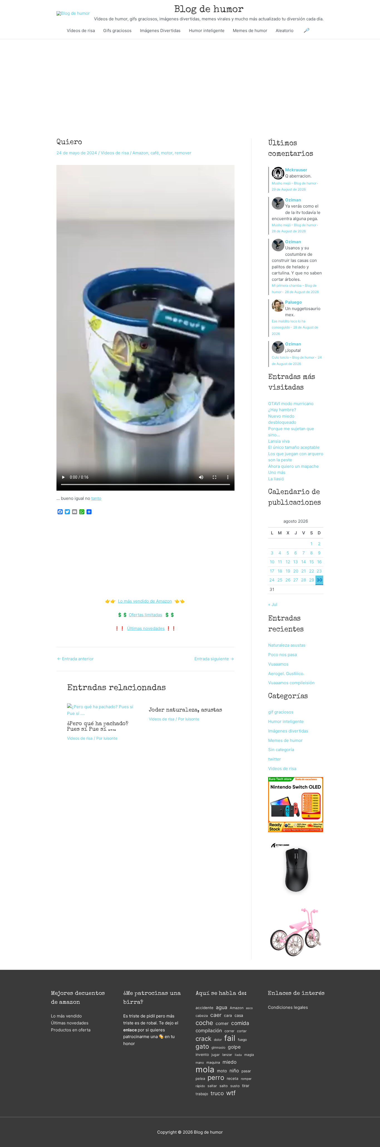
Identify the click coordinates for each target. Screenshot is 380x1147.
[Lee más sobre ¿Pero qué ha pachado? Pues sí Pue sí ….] (104, 709)
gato (202, 1046)
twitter (274, 759)
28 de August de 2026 (289, 231)
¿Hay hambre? (282, 409)
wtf (231, 1093)
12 (288, 561)
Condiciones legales (288, 1007)
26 (287, 580)
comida (240, 1023)
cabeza (202, 1016)
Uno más (276, 472)
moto (222, 1070)
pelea (200, 1078)
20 (295, 571)
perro (216, 1077)
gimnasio (218, 1047)
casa (239, 1015)
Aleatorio (284, 30)
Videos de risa (115, 152)
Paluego (293, 302)
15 (311, 561)
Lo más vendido (66, 1016)
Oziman (293, 200)
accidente (204, 1007)
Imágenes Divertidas (160, 30)
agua (221, 1007)
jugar (215, 1055)
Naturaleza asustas (286, 645)
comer (222, 1023)
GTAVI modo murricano (291, 403)
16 (319, 561)
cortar (242, 1031)
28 (303, 580)
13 (295, 561)
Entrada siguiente (214, 659)
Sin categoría (281, 749)
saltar (212, 1086)
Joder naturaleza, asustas (185, 710)
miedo (229, 1062)
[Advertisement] (190, 81)
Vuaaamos (278, 664)
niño (234, 1070)
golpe (234, 1047)
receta (232, 1078)
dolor (218, 1040)
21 (303, 571)
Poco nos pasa (282, 654)
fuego (242, 1040)
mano (200, 1063)
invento (202, 1054)
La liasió (276, 478)
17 (272, 571)
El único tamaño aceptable (294, 447)
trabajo (202, 1094)
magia (249, 1055)
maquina (213, 1062)
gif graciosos (280, 712)
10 (272, 561)
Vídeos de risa (81, 30)
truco (217, 1093)
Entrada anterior (75, 659)
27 (295, 580)
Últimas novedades (146, 628)
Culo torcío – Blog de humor (293, 357)
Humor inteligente (206, 30)
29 (311, 580)
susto (235, 1086)
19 (288, 571)
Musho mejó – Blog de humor (294, 183)
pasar (246, 1071)
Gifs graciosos (117, 30)
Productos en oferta (70, 1029)
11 (280, 561)
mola (205, 1069)
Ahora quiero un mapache (293, 466)
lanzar (227, 1055)
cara (228, 1015)
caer (215, 1015)
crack (203, 1038)
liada (238, 1055)
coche (204, 1022)
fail (229, 1038)
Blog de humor (209, 10)
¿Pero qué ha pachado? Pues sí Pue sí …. (97, 726)
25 (279, 580)
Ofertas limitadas (145, 614)
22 (311, 571)
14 (303, 561)
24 (272, 580)
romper (246, 1079)
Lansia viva (279, 441)
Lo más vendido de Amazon (145, 601)
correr (229, 1031)
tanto (96, 498)
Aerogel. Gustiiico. (286, 673)
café (154, 152)
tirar (245, 1085)
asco (249, 1008)
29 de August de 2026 (289, 189)
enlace (130, 1029)
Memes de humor (250, 30)
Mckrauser (296, 169)
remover (183, 152)
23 (319, 571)
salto (223, 1086)
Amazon (140, 152)
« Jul (272, 604)
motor (166, 152)
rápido (200, 1086)
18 (280, 571)
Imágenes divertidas (288, 731)
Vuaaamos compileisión (291, 682)
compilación (209, 1030)
